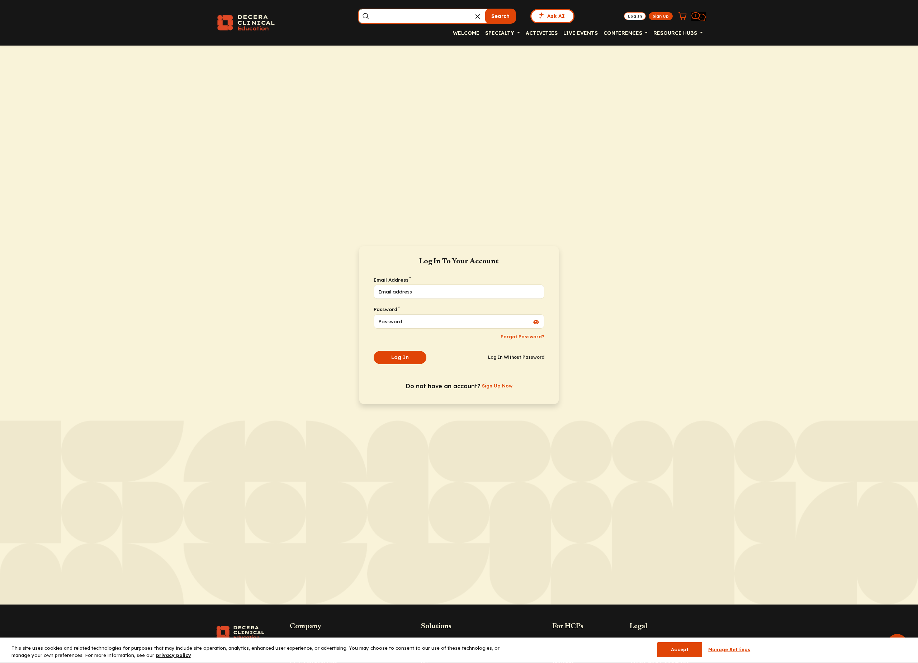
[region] (459, 650)
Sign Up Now (497, 386)
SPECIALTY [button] (500, 33)
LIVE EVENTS (580, 33)
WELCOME (466, 33)
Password (386, 309)
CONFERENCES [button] (624, 33)
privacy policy (173, 655)
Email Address (392, 279)
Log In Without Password (516, 357)
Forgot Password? (522, 336)
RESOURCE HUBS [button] (676, 33)
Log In (400, 357)
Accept (679, 649)
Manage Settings (729, 649)
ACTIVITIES (542, 33)
